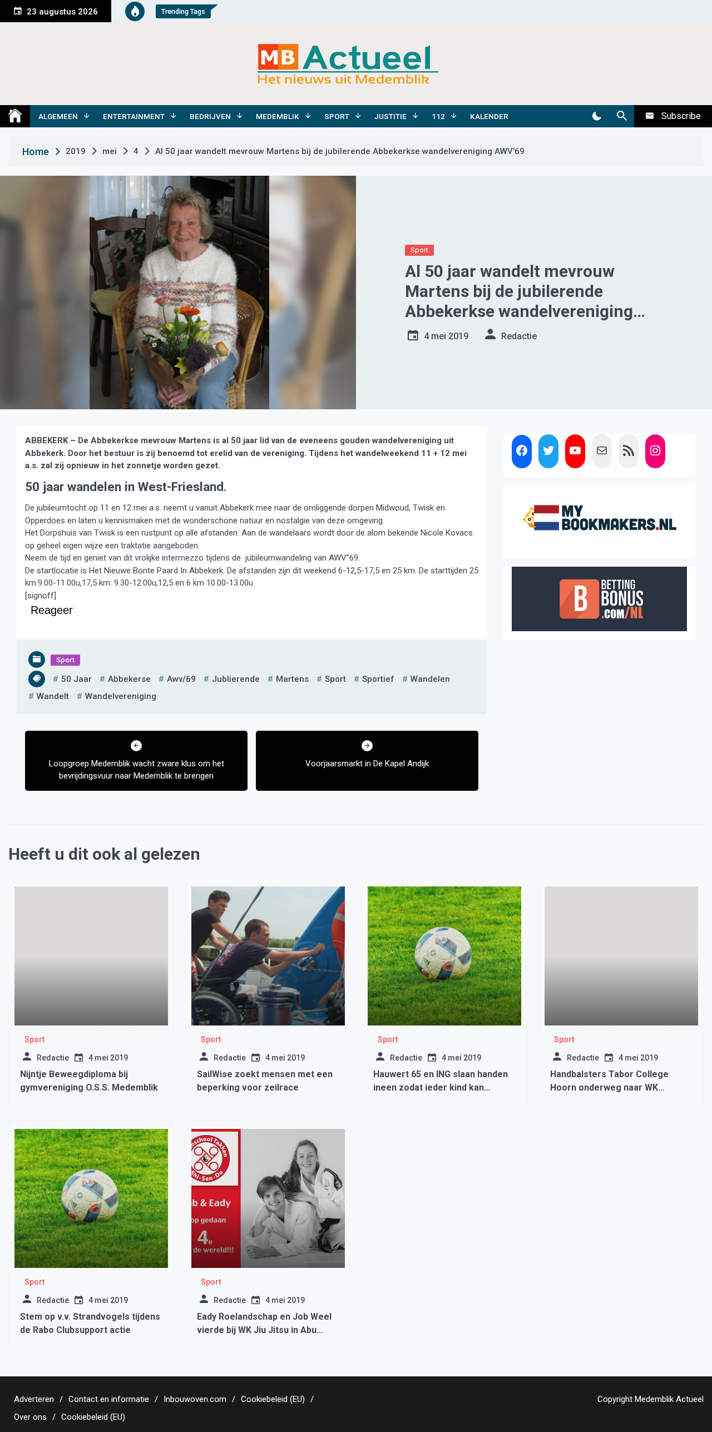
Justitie (390, 116)
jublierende (236, 679)
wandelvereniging (120, 696)
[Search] (621, 116)
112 (438, 116)
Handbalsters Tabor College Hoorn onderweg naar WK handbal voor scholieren (609, 1087)
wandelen (430, 679)
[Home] (15, 116)
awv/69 (181, 679)
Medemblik (277, 116)
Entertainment (134, 116)
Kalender (489, 116)
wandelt (53, 696)
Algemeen (58, 116)
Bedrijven (210, 116)
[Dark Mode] (596, 116)
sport (335, 679)
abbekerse (129, 679)
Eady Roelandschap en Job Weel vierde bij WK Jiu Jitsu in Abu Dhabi (264, 1330)
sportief (378, 679)
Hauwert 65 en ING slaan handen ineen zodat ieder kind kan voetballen (440, 1087)
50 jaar (76, 679)
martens (292, 679)
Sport (336, 116)
